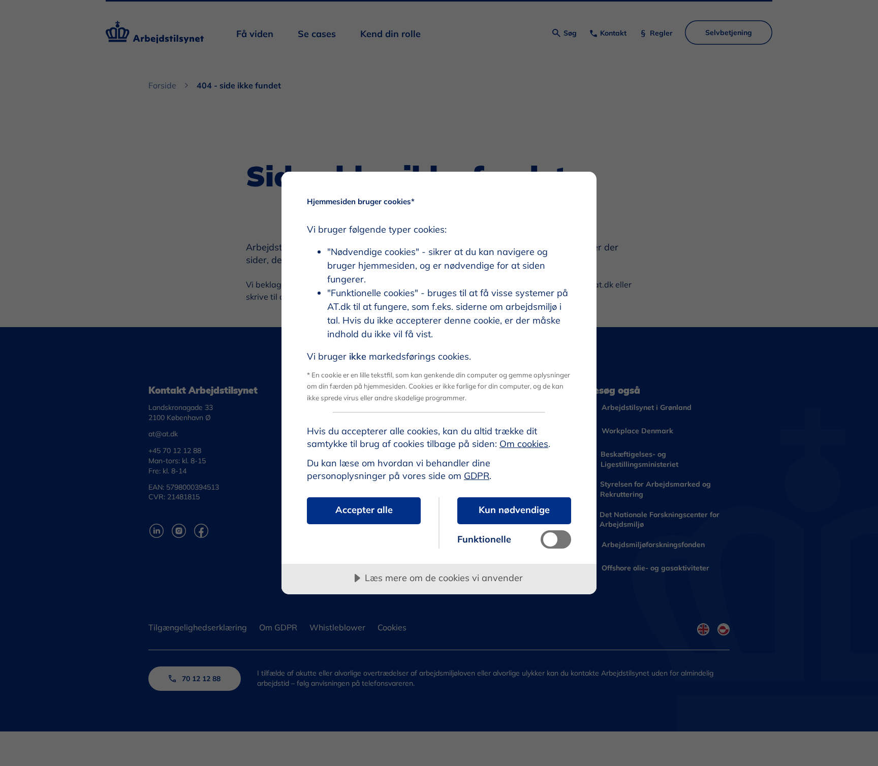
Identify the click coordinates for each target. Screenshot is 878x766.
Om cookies (523, 444)
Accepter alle (364, 510)
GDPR (476, 476)
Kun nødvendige (514, 510)
